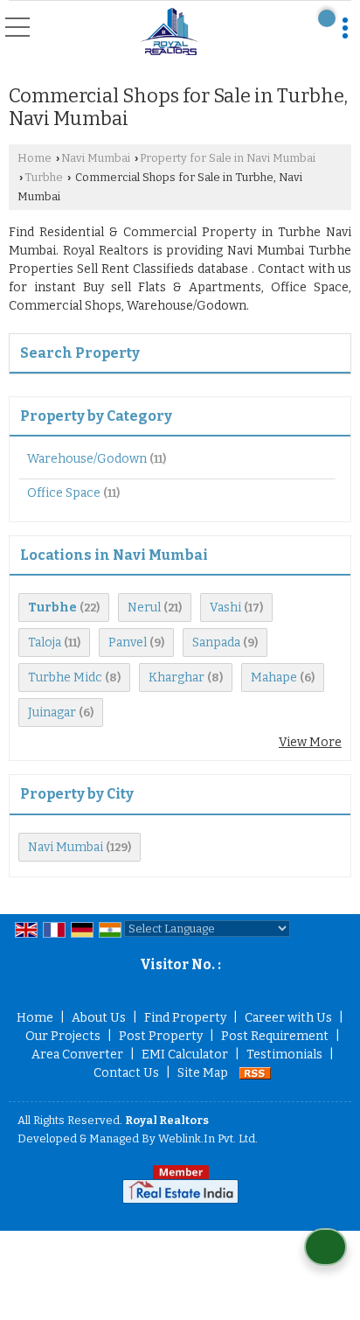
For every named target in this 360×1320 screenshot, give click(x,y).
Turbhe (43, 177)
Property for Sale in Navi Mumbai (227, 157)
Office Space (63, 492)
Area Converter (77, 1054)
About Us (99, 1017)
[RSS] (255, 1072)
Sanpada (216, 642)
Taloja (44, 642)
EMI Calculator (185, 1054)
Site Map (202, 1072)
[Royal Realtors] (169, 32)
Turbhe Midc (65, 677)
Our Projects (62, 1036)
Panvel (127, 642)
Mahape (274, 677)
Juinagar (52, 712)
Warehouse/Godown (87, 458)
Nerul (144, 607)
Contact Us (126, 1072)
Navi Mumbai (95, 157)
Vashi (225, 607)
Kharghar (176, 677)
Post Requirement (275, 1036)
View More (310, 742)
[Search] (327, 18)
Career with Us (288, 1017)
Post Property (161, 1036)
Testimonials (284, 1054)
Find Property (185, 1017)
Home (34, 157)
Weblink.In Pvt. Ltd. (208, 1138)
